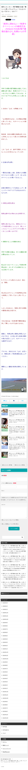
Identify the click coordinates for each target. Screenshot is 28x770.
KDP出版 (4, 16)
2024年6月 (5, 672)
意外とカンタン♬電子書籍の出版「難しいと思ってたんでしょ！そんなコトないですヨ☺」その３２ (17, 421)
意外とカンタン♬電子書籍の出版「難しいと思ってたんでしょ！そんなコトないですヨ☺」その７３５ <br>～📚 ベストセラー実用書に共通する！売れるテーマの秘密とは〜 (17, 413)
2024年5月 (5, 675)
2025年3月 (5, 642)
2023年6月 (5, 711)
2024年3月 (5, 681)
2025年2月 (5, 645)
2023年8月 (5, 704)
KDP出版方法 (9, 16)
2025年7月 (5, 629)
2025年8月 (5, 625)
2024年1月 (5, 688)
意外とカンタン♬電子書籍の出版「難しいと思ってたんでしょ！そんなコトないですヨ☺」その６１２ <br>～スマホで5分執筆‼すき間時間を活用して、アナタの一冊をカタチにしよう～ (17, 447)
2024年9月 (5, 662)
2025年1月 (5, 648)
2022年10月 (5, 718)
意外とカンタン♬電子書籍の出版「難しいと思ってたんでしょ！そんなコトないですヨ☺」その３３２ (17, 438)
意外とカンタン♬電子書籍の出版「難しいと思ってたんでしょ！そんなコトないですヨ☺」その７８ (21, 465)
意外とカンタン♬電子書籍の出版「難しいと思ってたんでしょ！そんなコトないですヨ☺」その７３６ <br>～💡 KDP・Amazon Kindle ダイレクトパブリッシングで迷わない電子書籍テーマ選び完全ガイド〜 (17, 430)
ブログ (15, 16)
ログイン (5, 742)
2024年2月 (5, 685)
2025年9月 (5, 622)
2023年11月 (5, 695)
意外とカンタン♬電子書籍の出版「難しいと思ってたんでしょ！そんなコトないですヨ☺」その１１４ (17, 454)
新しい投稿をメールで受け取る (10, 524)
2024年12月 (5, 652)
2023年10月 (5, 698)
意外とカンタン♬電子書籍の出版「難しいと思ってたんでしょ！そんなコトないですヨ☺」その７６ (8, 465)
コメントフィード (7, 748)
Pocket (13, 19)
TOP (6, 759)
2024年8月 (5, 665)
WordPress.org (6, 751)
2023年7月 (5, 708)
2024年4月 (5, 678)
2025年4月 (5, 639)
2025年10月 (5, 619)
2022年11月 (5, 714)
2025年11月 (5, 616)
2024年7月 (5, 668)
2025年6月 (5, 632)
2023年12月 (5, 691)
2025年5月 (5, 635)
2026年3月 (5, 602)
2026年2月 (5, 606)
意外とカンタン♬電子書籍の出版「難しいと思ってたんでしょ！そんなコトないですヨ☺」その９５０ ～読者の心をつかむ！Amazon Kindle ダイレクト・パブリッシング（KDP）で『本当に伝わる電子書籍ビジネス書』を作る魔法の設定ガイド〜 (14, 549)
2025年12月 (5, 612)
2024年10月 (5, 658)
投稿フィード (6, 745)
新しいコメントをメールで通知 (10, 520)
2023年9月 (5, 701)
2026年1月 (5, 609)
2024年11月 (5, 655)
